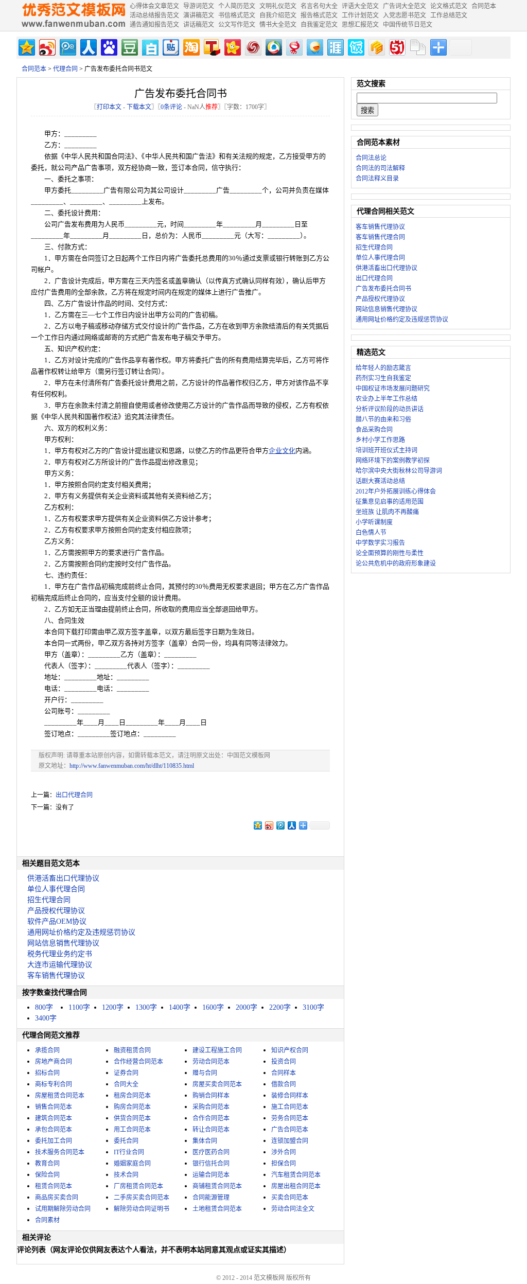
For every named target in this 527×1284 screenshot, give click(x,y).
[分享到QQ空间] (26, 46)
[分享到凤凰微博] (252, 46)
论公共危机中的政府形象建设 (396, 563)
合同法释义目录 (377, 178)
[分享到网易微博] (293, 46)
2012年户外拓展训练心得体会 (396, 491)
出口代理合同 (74, 795)
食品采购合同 (374, 429)
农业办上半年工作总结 (386, 398)
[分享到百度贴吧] (170, 46)
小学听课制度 (374, 522)
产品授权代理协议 (56, 910)
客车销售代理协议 (56, 975)
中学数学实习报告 (380, 543)
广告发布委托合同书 (383, 288)
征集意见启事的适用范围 (390, 501)
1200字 (113, 1007)
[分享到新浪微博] (46, 46)
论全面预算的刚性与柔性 (390, 553)
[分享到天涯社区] (334, 46)
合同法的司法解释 (380, 168)
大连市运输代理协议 (59, 965)
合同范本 (34, 69)
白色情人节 (371, 532)
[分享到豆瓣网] (128, 46)
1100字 (79, 1007)
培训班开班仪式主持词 (386, 450)
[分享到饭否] (355, 46)
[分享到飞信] (314, 46)
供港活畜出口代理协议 (63, 878)
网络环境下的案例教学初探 (393, 460)
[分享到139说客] (375, 46)
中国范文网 (73, 15)
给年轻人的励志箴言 (383, 368)
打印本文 (109, 107)
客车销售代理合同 (380, 237)
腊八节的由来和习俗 (383, 419)
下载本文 (139, 107)
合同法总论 (371, 158)
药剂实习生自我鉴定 (383, 378)
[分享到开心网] (231, 46)
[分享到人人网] (87, 46)
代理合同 (65, 69)
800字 (44, 1007)
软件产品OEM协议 (56, 921)
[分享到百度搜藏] (108, 46)
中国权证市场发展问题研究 (393, 388)
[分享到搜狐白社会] (149, 46)
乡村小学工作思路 (380, 440)
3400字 (46, 1018)
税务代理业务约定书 (59, 954)
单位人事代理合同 (56, 889)
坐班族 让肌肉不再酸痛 (387, 512)
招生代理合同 (49, 900)
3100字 (313, 1007)
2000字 (246, 1007)
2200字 (280, 1007)
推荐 (211, 107)
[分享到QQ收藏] (273, 46)
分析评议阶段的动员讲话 (390, 409)
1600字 (213, 1007)
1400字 (179, 1007)
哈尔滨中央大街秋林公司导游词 (399, 470)
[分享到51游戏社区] (396, 46)
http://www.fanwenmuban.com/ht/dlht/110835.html (131, 765)
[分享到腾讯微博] (67, 46)
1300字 (146, 1007)
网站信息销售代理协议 (63, 943)
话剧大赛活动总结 (380, 481)
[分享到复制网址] (417, 46)
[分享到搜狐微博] (211, 46)
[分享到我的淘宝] (190, 46)
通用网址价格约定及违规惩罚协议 (81, 932)
